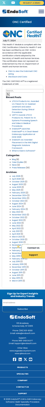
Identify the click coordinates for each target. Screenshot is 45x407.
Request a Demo (31, 2)
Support (22, 393)
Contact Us (22, 387)
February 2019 (18, 250)
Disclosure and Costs (17, 76)
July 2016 (16, 261)
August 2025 (17, 184)
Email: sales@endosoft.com (22, 333)
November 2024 (19, 198)
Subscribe (22, 309)
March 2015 (17, 280)
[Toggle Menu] (41, 11)
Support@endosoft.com (25, 343)
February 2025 (18, 192)
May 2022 (16, 225)
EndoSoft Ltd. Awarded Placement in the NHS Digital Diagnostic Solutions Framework (25, 143)
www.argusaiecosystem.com (22, 350)
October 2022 (18, 217)
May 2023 (16, 212)
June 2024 (16, 206)
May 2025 (16, 190)
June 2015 (16, 275)
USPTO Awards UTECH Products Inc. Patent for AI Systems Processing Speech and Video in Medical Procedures (24, 120)
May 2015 (16, 278)
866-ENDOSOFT (26, 340)
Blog (14, 159)
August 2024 (17, 203)
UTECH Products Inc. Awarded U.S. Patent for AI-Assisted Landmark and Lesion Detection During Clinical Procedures (25, 107)
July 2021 (16, 231)
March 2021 (17, 236)
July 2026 (16, 176)
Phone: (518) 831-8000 (22, 330)
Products (22, 367)
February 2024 (18, 209)
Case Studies (17, 162)
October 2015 (18, 269)
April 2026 (16, 179)
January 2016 (18, 264)
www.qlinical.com (22, 353)
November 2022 (19, 214)
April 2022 (16, 228)
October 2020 (18, 239)
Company (22, 380)
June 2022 (16, 223)
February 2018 (18, 258)
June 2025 (16, 187)
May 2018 (16, 256)
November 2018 (19, 253)
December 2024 (19, 195)
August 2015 (17, 272)
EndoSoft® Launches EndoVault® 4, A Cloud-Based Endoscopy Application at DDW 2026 (25, 132)
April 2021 (16, 234)
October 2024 (18, 201)
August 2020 (17, 242)
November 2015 (19, 267)
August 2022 (17, 220)
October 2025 (18, 181)
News (14, 165)
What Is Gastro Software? (23, 150)
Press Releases (18, 167)
